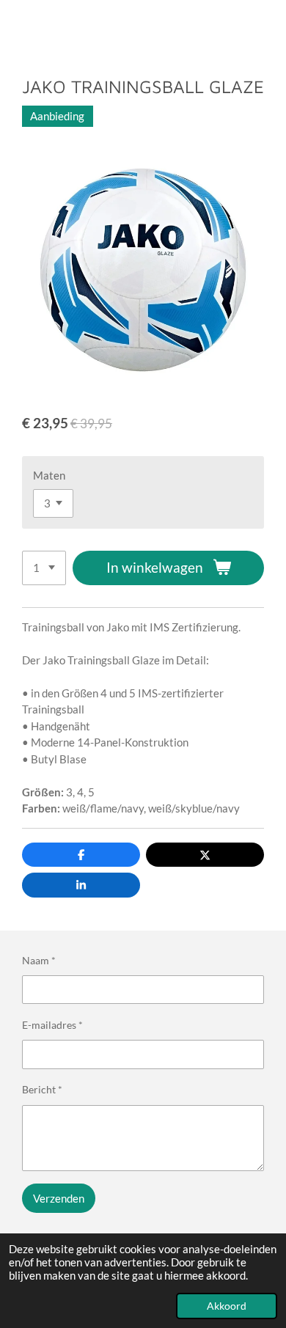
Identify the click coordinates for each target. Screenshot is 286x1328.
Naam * (39, 960)
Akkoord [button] (226, 1306)
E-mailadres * (52, 1025)
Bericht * (42, 1089)
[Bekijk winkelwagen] (270, 27)
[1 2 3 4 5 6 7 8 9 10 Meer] (44, 568)
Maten (49, 475)
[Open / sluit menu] (16, 27)
